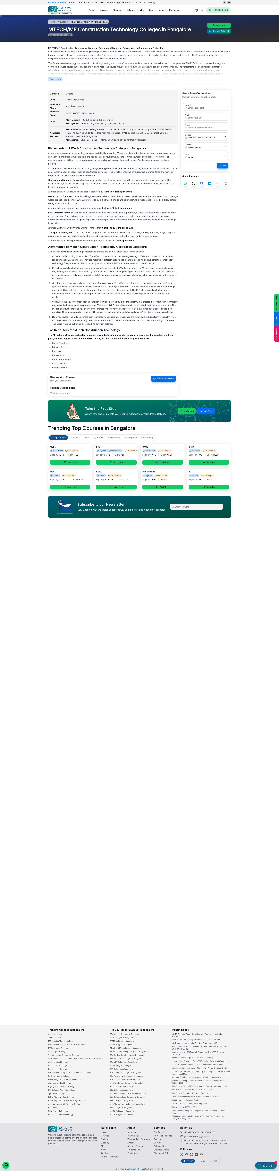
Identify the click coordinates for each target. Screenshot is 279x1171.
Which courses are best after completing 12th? (242, 1146)
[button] (271, 1090)
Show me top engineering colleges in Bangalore (243, 1151)
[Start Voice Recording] (224, 1166)
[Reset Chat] (271, 1097)
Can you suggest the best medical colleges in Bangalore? (246, 1140)
